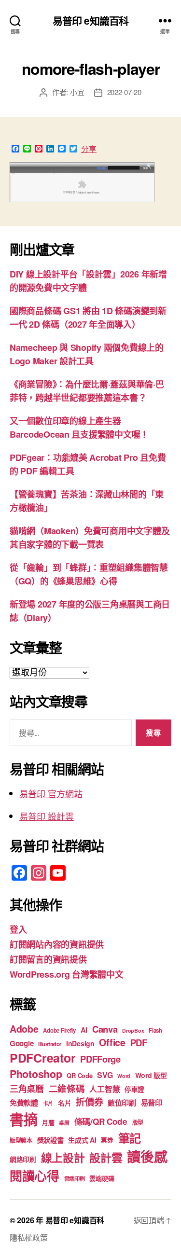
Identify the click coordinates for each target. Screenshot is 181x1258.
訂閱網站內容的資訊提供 (57, 944)
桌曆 (64, 1122)
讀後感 (147, 1156)
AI (84, 1030)
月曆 (48, 1122)
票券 (107, 1140)
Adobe (24, 1029)
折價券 (89, 1101)
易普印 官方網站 (51, 793)
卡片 (48, 1103)
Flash (155, 1030)
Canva (105, 1029)
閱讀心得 (34, 1176)
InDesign (80, 1043)
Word (123, 1075)
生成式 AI (82, 1140)
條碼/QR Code (100, 1121)
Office (112, 1042)
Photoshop (36, 1073)
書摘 (23, 1119)
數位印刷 (122, 1102)
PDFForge (100, 1058)
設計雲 (105, 1157)
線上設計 (63, 1157)
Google (21, 1043)
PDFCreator (42, 1057)
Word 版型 (151, 1075)
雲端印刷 (74, 1179)
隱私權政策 (29, 1237)
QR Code (79, 1075)
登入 (18, 929)
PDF (138, 1042)
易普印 (151, 1102)
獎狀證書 (50, 1140)
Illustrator (49, 1044)
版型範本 (21, 1140)
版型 (137, 1123)
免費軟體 (24, 1102)
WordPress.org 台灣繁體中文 (67, 974)
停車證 (134, 1089)
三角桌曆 (27, 1088)
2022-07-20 (124, 92)
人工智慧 (104, 1088)
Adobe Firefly (59, 1030)
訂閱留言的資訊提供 (48, 959)
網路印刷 (23, 1159)
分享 (89, 149)
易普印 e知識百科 (90, 20)
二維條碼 (67, 1088)
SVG (104, 1074)
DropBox (133, 1030)
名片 (64, 1102)
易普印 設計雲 (46, 816)
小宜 (77, 92)
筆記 (129, 1138)
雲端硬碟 (101, 1178)
